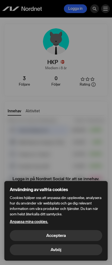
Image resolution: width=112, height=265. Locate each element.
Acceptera (56, 235)
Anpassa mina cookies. (29, 221)
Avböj (56, 249)
